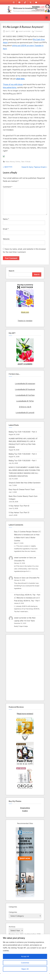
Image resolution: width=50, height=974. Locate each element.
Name (6, 219)
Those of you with (10, 84)
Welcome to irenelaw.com (25, 8)
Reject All (25, 969)
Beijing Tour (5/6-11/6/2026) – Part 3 (23, 432)
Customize (25, 963)
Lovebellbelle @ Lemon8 (25, 413)
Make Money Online (13, 161)
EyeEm (25, 811)
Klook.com (25, 312)
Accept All (25, 956)
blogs (20, 84)
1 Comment (38, 31)
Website (6, 239)
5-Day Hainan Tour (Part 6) (19, 506)
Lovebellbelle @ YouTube (25, 395)
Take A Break (25, 161)
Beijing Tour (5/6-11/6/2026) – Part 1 (23, 460)
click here (20, 79)
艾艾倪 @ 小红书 (25, 407)
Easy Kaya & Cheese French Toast (22, 489)
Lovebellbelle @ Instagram (25, 383)
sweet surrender (24, 31)
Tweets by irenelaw (25, 321)
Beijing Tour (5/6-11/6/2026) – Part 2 (23, 454)
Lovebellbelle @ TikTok (25, 401)
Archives (12, 927)
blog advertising (9, 87)
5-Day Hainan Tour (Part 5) (19, 512)
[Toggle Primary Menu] (46, 17)
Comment (7, 187)
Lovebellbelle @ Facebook (25, 389)
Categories (13, 912)
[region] (25, 954)
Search (11, 271)
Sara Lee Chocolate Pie (30, 578)
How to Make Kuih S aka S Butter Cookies (26, 538)
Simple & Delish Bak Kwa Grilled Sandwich (24, 483)
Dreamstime (25, 808)
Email (6, 229)
